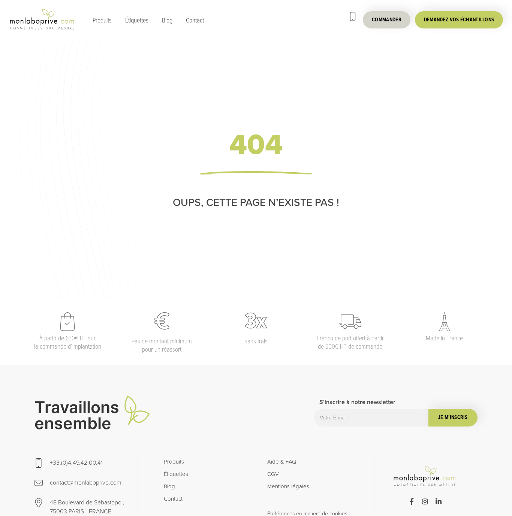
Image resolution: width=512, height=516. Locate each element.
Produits (102, 19)
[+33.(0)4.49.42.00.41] (352, 16)
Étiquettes (136, 19)
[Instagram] (425, 501)
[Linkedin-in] (438, 501)
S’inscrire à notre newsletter (357, 402)
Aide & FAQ (281, 462)
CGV (273, 474)
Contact (195, 19)
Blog (167, 19)
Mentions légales (288, 486)
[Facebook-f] (411, 501)
